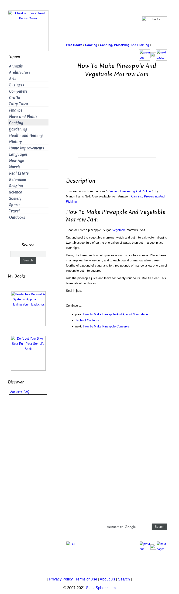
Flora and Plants (23, 116)
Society (15, 198)
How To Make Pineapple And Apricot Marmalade (115, 314)
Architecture (19, 72)
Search (124, 579)
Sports (15, 204)
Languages (18, 154)
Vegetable (119, 230)
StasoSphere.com (101, 588)
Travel (14, 211)
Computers (18, 91)
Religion (16, 185)
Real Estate (19, 173)
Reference (17, 179)
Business (16, 85)
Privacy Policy (61, 579)
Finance (15, 110)
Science (15, 192)
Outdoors (17, 217)
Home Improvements (26, 148)
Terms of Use (86, 579)
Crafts (14, 97)
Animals (16, 66)
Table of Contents (87, 320)
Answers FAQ (19, 392)
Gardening (18, 129)
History (15, 141)
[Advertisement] (117, 125)
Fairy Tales (18, 104)
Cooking (16, 122)
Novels (15, 167)
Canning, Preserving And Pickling (129, 191)
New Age (16, 160)
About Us (107, 579)
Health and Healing (26, 135)
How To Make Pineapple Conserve (106, 326)
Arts (12, 78)
